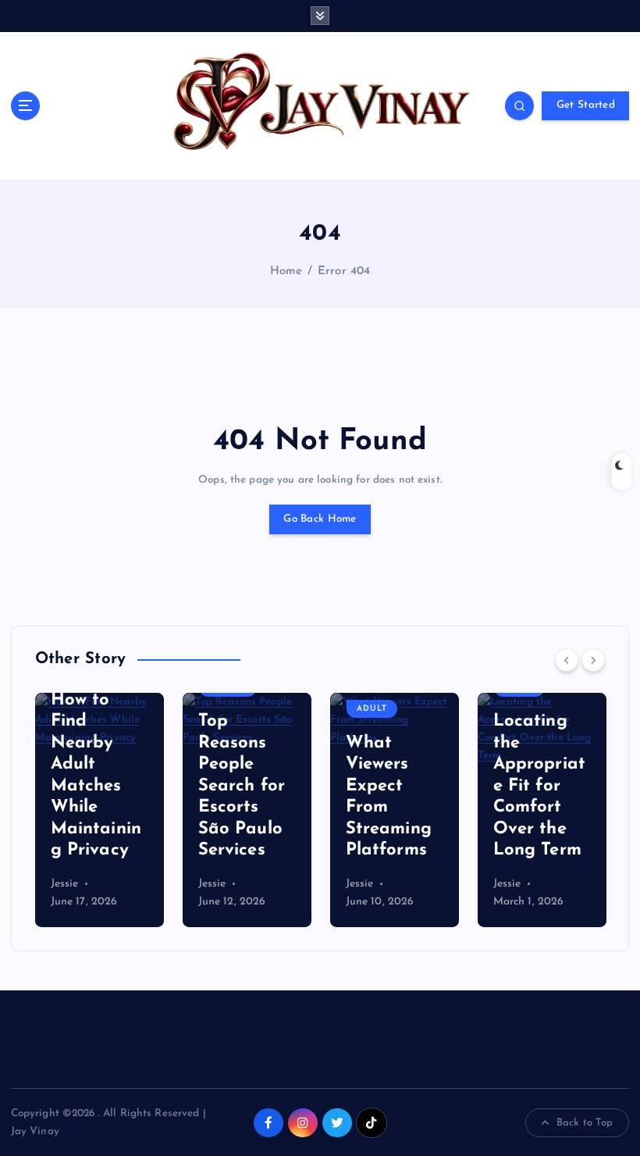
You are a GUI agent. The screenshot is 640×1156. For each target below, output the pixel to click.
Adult (372, 709)
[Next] (593, 660)
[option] (99, 810)
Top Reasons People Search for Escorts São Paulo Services (241, 785)
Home (286, 271)
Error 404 (344, 271)
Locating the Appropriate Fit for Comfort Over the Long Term (539, 785)
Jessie (65, 884)
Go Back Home (319, 519)
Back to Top (584, 1123)
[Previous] (566, 660)
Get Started (585, 105)
